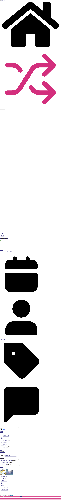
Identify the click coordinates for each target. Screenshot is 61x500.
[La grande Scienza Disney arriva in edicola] (3, 471)
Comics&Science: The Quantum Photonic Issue (6, 460)
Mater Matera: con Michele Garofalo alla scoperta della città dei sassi (9, 465)
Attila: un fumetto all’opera (7, 455)
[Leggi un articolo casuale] (30, 109)
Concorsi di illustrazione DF (6, 440)
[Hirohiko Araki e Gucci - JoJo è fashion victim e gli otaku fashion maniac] (58, 471)
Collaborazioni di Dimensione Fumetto (7, 439)
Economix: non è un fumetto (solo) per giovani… (8, 251)
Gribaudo (4, 382)
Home (2, 233)
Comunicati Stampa (5, 444)
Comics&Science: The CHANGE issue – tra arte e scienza (7, 461)
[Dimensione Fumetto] (30, 48)
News (2, 486)
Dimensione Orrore (5, 447)
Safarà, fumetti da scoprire (6, 441)
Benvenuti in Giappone (4, 476)
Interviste (2, 443)
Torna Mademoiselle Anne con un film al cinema (10, 456)
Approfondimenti (3, 434)
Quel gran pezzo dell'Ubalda (6, 435)
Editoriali (2, 438)
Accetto (21, 496)
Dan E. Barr (1, 382)
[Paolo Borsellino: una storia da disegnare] (51, 471)
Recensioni (1, 250)
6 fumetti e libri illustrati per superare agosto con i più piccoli (8, 459)
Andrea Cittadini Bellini (2, 339)
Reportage (2, 448)
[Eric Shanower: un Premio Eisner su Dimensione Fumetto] (45, 471)
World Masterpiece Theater (6, 436)
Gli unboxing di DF (3, 442)
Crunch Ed (2, 437)
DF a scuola (2, 480)
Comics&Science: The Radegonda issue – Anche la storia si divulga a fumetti (10, 463)
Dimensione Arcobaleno (5, 446)
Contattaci (2, 234)
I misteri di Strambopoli (4, 464)
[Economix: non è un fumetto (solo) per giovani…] (10, 249)
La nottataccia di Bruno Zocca (4, 462)
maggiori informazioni (17, 496)
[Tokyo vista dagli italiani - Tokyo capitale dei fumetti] (9, 471)
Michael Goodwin (7, 382)
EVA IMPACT (2, 483)
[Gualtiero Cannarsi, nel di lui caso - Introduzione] (16, 471)
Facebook (2, 236)
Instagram (2, 235)
